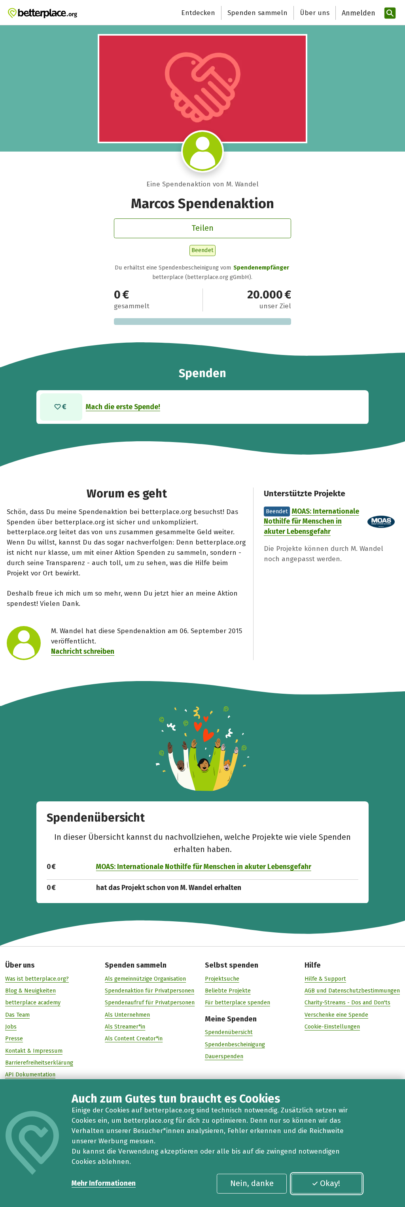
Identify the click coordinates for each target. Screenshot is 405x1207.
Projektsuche (222, 978)
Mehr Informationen (104, 1183)
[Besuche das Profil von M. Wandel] (202, 151)
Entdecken (198, 13)
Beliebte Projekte (228, 990)
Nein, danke (252, 1183)
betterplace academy (33, 1002)
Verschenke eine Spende (336, 1014)
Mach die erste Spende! (123, 407)
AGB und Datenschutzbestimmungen (352, 990)
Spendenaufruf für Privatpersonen (150, 1002)
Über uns (314, 13)
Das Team (17, 1014)
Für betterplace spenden (237, 1002)
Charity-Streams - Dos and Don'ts (347, 1002)
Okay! (330, 1183)
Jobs (11, 1026)
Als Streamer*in (125, 1026)
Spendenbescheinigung (235, 1044)
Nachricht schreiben (82, 651)
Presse (14, 1038)
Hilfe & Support (325, 978)
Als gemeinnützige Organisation (145, 978)
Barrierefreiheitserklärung (39, 1062)
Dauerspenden (224, 1056)
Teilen (202, 228)
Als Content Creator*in (134, 1038)
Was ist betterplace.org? (37, 978)
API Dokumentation (30, 1074)
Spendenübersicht (229, 1032)
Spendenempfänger (261, 267)
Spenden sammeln (257, 13)
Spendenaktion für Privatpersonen (149, 990)
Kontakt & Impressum (33, 1050)
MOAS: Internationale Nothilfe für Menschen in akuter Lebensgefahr (311, 521)
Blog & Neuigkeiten (30, 990)
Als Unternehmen (127, 1014)
